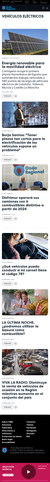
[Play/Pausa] (28, 472)
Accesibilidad (8, 442)
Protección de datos (12, 436)
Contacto (31, 422)
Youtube (30, 433)
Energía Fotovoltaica (10, 58)
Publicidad (7, 427)
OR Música (41, 468)
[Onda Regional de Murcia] (8, 8)
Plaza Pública (7, 131)
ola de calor (27, 2)
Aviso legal (7, 439)
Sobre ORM (7, 422)
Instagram (31, 430)
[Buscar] (46, 8)
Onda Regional (8, 318)
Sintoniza (6, 425)
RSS (28, 436)
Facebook (31, 427)
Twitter (29, 425)
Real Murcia (35, 2)
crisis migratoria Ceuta (16, 2)
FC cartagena (43, 2)
